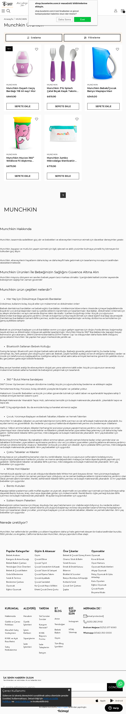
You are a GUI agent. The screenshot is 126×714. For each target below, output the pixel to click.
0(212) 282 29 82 (95, 621)
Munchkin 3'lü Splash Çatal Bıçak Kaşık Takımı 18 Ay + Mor (61, 90)
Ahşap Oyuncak (98, 570)
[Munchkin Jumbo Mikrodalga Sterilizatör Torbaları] (63, 133)
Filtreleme (94, 37)
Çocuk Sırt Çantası (72, 585)
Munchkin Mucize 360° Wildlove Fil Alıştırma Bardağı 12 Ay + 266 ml (20, 159)
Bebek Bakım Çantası (16, 562)
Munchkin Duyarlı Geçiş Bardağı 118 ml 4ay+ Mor (21, 90)
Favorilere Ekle (37, 49)
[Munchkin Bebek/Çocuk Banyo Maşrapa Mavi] (103, 63)
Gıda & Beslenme (14, 574)
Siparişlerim (29, 638)
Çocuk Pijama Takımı (44, 574)
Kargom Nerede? (43, 626)
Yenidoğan (60, 624)
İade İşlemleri (27, 645)
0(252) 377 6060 (99, 627)
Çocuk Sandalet (42, 581)
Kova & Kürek (97, 559)
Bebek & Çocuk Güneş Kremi (77, 555)
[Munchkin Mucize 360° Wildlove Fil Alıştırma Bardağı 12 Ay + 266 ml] (22, 133)
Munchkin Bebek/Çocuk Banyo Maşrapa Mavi (101, 90)
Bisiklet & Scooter (71, 574)
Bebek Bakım (58, 631)
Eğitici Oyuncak (13, 589)
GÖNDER (115, 687)
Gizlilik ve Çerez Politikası (12, 623)
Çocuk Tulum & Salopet (46, 570)
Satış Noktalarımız (11, 648)
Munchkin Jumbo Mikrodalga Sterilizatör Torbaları (61, 159)
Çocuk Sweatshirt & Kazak (47, 566)
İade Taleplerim (44, 646)
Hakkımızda (10, 616)
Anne (57, 618)
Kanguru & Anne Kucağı (17, 559)
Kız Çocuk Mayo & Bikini (46, 585)
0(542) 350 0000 (97, 632)
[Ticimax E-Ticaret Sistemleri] (63, 711)
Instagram (73, 621)
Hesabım (27, 616)
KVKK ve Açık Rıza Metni (11, 640)
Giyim (37, 555)
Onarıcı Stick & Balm (73, 559)
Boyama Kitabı (98, 592)
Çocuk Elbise (41, 559)
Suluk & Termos (13, 577)
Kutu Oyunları (98, 581)
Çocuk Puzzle (97, 588)
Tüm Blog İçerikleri (59, 645)
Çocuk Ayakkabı (42, 577)
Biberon (67, 570)
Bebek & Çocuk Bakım (16, 570)
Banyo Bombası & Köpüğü (75, 577)
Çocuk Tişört (41, 562)
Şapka (66, 589)
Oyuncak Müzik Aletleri (102, 566)
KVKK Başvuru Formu (43, 635)
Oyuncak (10, 585)
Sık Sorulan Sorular (44, 617)
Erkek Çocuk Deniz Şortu (46, 589)
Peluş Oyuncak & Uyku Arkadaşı (102, 576)
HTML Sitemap (73, 631)
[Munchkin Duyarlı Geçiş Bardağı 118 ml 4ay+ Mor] (22, 63)
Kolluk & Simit (69, 581)
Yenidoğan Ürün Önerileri (18, 566)
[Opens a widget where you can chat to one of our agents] (114, 708)
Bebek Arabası (13, 555)
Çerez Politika (21, 701)
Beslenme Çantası (15, 581)
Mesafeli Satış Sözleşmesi (12, 631)
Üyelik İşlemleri (27, 623)
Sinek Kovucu (69, 562)
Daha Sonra (64, 19)
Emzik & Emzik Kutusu (73, 566)
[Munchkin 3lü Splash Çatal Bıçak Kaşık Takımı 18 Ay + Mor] (63, 63)
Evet (82, 19)
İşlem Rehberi (27, 631)
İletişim (42, 652)
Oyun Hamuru (98, 562)
